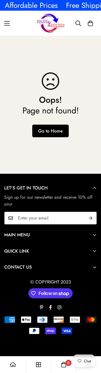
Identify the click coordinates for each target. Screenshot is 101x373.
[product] (13, 364)
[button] (90, 23)
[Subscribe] (90, 218)
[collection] (38, 364)
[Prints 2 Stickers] (50, 23)
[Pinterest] (41, 307)
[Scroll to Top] (91, 343)
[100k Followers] (59, 307)
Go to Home (50, 131)
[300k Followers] (50, 307)
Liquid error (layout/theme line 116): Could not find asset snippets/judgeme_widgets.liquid (50, 186)
